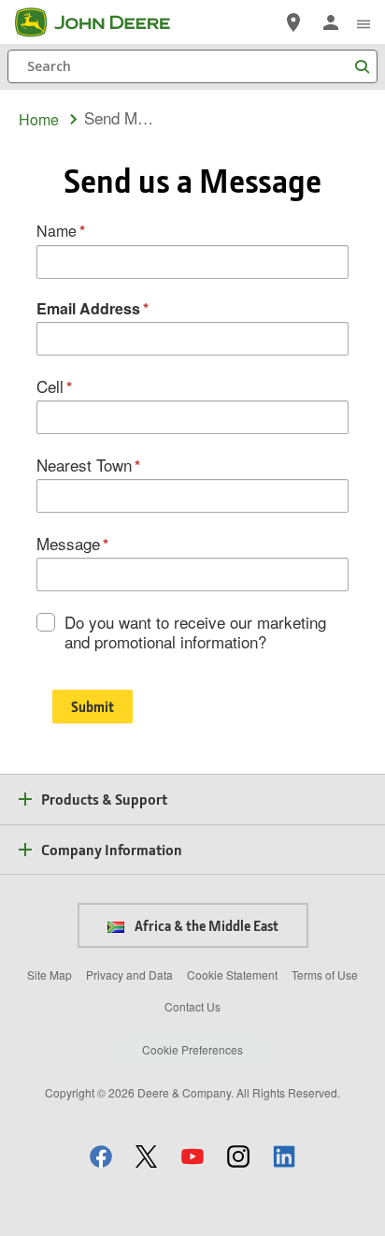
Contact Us (192, 1006)
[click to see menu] (363, 22)
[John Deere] (103, 22)
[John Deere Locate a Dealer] (293, 22)
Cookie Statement (232, 974)
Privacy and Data (129, 974)
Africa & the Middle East (205, 925)
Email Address (88, 308)
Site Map (49, 974)
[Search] (362, 67)
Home (39, 119)
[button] (101, 1156)
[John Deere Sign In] (330, 22)
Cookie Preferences (192, 1049)
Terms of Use (325, 974)
